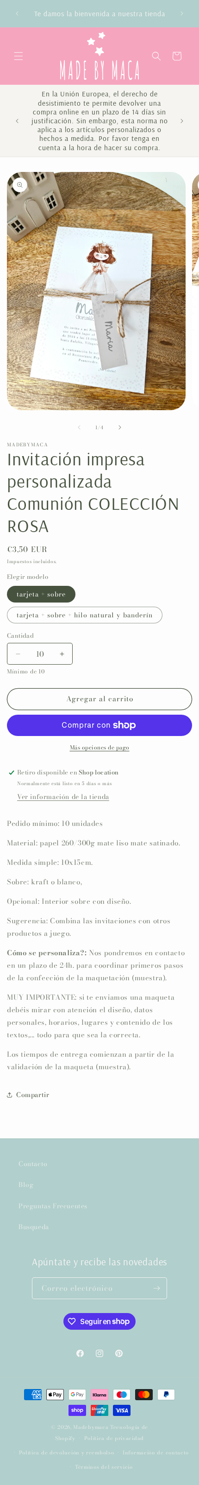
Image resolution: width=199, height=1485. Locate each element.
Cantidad (20, 635)
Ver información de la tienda (63, 797)
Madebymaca (90, 1427)
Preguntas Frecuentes (53, 1206)
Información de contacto (156, 1452)
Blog (26, 1185)
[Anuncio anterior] (17, 13)
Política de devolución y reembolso (66, 1452)
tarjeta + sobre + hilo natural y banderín (85, 615)
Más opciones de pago (100, 747)
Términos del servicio (104, 1467)
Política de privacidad (114, 1438)
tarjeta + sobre (41, 594)
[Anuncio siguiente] (182, 13)
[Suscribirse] (156, 1288)
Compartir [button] (32, 1095)
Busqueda (34, 1227)
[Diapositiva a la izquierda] (79, 427)
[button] (18, 56)
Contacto (33, 1164)
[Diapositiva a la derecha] (120, 427)
